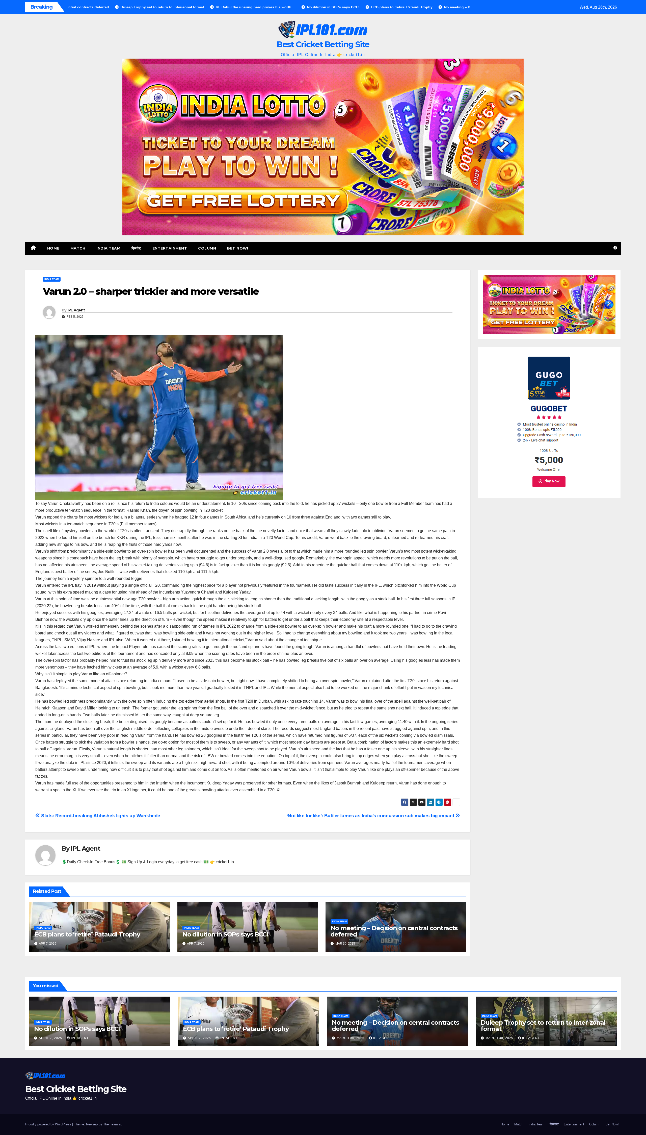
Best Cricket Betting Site (323, 44)
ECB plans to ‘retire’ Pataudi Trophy (87, 934)
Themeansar (112, 1124)
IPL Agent (76, 310)
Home (53, 248)
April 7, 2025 (51, 1038)
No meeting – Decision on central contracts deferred (394, 931)
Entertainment (169, 248)
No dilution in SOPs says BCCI (225, 934)
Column (207, 248)
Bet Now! (237, 248)
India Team (108, 248)
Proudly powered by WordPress (48, 1124)
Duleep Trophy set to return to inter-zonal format (543, 1025)
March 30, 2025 (351, 1038)
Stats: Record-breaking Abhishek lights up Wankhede (100, 815)
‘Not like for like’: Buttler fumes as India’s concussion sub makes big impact (371, 815)
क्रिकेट (136, 248)
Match (78, 248)
